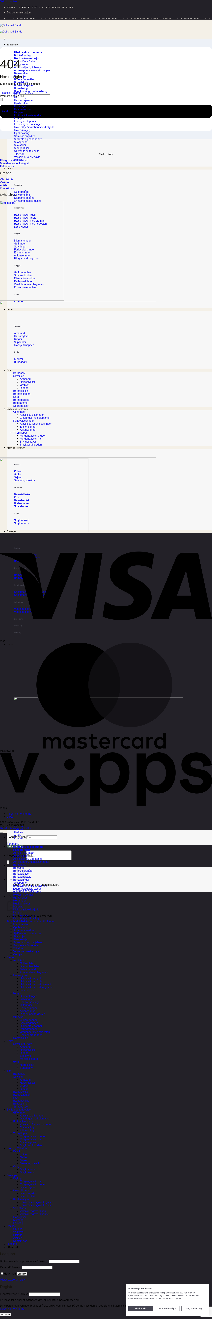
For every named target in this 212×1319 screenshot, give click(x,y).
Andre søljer (20, 855)
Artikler (17, 1238)
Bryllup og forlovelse (19, 1109)
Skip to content (8, 1)
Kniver (23, 1154)
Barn (9, 1070)
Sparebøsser (20, 1106)
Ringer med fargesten (32, 1014)
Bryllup (17, 1178)
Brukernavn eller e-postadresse (24, 1261)
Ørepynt (18, 954)
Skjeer (23, 1160)
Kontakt (5, 111)
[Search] (8, 862)
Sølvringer (26, 999)
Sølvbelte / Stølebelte (26, 945)
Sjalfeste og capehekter (27, 933)
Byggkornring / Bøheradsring (30, 885)
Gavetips (12, 1175)
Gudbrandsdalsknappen (27, 888)
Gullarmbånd (27, 963)
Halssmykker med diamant (35, 984)
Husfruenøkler (21, 903)
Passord (10, 1267)
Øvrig (16, 1061)
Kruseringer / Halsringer (27, 918)
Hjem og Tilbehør (17, 1148)
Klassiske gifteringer (32, 1115)
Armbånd (18, 960)
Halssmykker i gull (30, 978)
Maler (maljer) (21, 924)
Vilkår (10, 816)
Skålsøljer (19, 936)
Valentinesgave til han (33, 1211)
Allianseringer (28, 1011)
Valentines (19, 1208)
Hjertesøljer (20, 897)
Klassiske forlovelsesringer (36, 1124)
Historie (17, 1235)
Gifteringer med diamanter (35, 1118)
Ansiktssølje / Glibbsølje (27, 858)
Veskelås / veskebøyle (26, 951)
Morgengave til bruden (33, 1136)
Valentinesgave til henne (34, 1214)
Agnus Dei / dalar (23, 852)
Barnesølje (19, 864)
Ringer (17, 993)
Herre (10, 1041)
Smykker (18, 1076)
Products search (10, 96)
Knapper (18, 912)
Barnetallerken (21, 1094)
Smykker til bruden (31, 1145)
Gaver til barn (21, 1190)
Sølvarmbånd (28, 969)
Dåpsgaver (19, 1217)
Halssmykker (20, 975)
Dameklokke (20, 1038)
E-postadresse (14, 1294)
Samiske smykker (23, 930)
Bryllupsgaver (28, 1142)
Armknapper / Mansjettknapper (31, 861)
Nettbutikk (106, 154)
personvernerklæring (12, 1308)
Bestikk (17, 1151)
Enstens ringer (28, 1008)
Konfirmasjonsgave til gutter (36, 1202)
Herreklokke (27, 1064)
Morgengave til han (31, 1139)
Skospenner (20, 882)
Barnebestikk (21, 1100)
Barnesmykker (28, 1193)
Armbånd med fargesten (34, 972)
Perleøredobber (29, 1029)
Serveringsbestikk (30, 1163)
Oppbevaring (20, 927)
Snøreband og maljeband (28, 942)
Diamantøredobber (31, 1026)
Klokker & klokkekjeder (26, 909)
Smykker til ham (22, 1043)
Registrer (5, 1314)
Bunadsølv (12, 44)
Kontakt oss (20, 1241)
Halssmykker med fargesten (36, 987)
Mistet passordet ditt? (12, 1279)
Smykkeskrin (27, 1169)
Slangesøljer (20, 939)
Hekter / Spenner (23, 894)
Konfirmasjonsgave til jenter (36, 1205)
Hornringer (19, 900)
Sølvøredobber (29, 1023)
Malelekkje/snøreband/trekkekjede (33, 921)
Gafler (23, 1157)
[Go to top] (1, 832)
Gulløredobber (28, 1020)
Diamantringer (28, 996)
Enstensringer (28, 1127)
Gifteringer (26, 1005)
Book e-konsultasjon (19, 12)
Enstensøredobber (31, 1035)
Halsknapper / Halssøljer (27, 891)
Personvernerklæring (19, 813)
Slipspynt (25, 1055)
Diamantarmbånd (30, 966)
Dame (10, 957)
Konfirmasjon (21, 1199)
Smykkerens (27, 1172)
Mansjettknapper (29, 1058)
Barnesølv (19, 1073)
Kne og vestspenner (25, 915)
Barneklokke (20, 1091)
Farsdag (18, 1223)
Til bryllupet (20, 1133)
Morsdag (18, 1220)
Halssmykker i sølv (31, 981)
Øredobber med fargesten (35, 1032)
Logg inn (22, 1274)
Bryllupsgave (27, 1187)
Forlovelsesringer (30, 1002)
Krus (16, 1097)
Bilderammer (20, 1103)
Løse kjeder (27, 990)
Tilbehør (18, 948)
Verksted (18, 1232)
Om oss (5, 173)
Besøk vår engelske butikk (15, 828)
